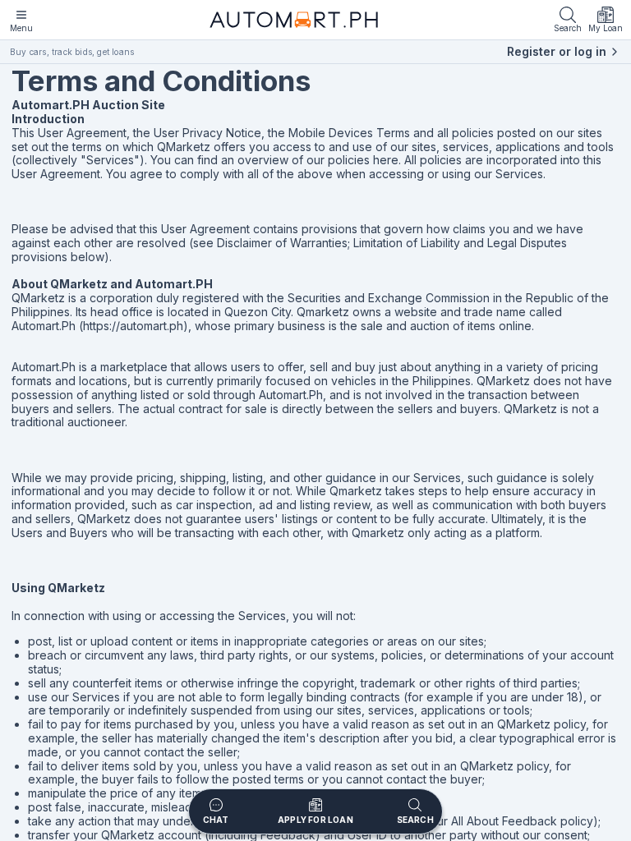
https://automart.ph (133, 326)
